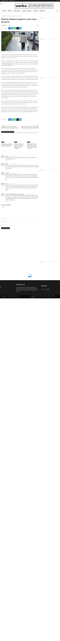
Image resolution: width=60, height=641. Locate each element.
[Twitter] (12, 28)
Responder (6, 160)
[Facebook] (56, 1)
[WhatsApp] (15, 28)
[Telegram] (20, 28)
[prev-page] (2, 151)
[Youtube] (48, 289)
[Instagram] (58, 1)
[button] (57, 10)
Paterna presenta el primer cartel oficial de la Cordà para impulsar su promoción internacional (6, 144)
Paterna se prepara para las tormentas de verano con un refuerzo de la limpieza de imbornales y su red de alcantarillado (19, 146)
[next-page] (4, 151)
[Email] (17, 28)
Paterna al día (3, 25)
